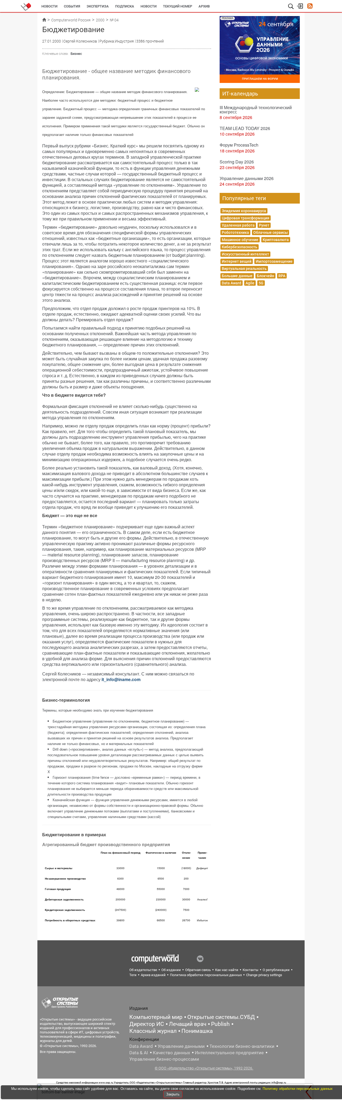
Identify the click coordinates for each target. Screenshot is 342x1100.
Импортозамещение (274, 261)
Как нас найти (226, 970)
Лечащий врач (187, 1024)
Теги (133, 975)
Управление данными (181, 1046)
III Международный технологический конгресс (256, 109)
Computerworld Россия (71, 20)
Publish (220, 1024)
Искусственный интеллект (245, 254)
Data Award (231, 283)
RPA (281, 276)
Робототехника (235, 232)
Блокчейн (265, 276)
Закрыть (173, 1094)
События (72, 6)
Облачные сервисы (270, 232)
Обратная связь (198, 970)
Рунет (264, 225)
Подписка (124, 6)
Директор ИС (146, 1024)
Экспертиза (98, 6)
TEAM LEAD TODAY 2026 (245, 128)
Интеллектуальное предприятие (229, 1052)
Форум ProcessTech (239, 145)
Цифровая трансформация (245, 218)
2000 (100, 20)
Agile (250, 283)
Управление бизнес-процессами (164, 1059)
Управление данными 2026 (247, 178)
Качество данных (171, 1052)
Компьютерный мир (155, 1017)
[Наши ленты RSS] (309, 6)
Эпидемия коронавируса (244, 211)
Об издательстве (143, 970)
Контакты (250, 970)
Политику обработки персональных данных (298, 1089)
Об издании (171, 970)
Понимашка (197, 1031)
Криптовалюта (276, 240)
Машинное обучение (240, 240)
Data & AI (138, 1052)
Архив (204, 6)
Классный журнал (153, 1031)
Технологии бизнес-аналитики (241, 1046)
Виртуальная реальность (244, 268)
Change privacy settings (264, 975)
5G (261, 283)
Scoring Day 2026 (237, 162)
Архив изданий (153, 975)
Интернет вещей (236, 261)
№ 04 (114, 20)
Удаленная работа (238, 225)
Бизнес (76, 54)
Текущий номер (177, 6)
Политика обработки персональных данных (206, 975)
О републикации (276, 970)
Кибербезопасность (239, 247)
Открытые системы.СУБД (221, 1017)
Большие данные (237, 276)
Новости (49, 6)
